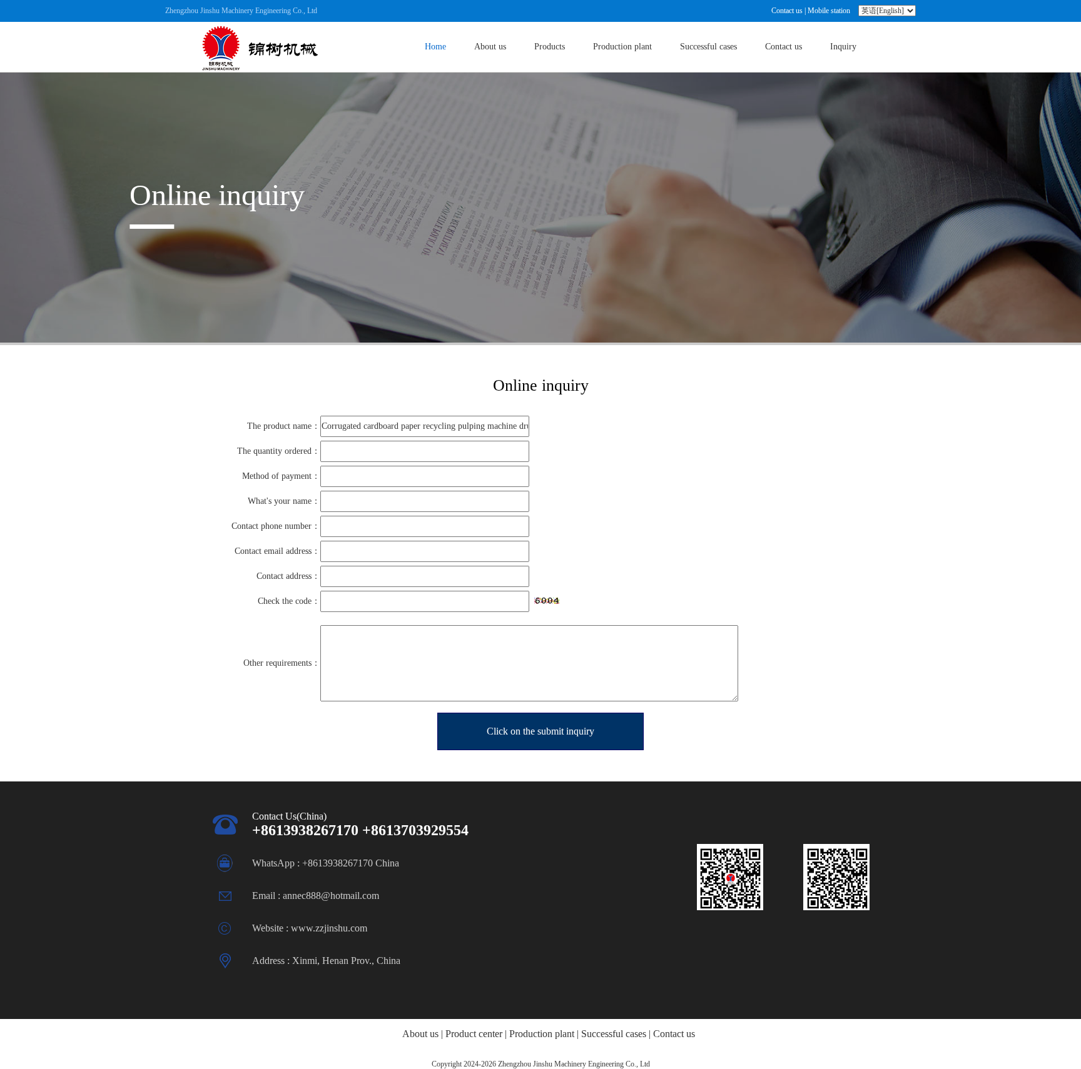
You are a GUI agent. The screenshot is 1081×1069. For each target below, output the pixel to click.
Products (549, 46)
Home (435, 46)
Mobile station (829, 10)
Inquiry (843, 46)
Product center (473, 1033)
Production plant (622, 46)
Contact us (787, 10)
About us (490, 46)
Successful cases (708, 46)
